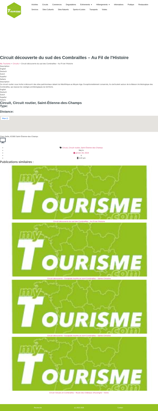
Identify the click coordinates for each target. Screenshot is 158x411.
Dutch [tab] (2, 74)
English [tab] (3, 69)
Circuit (5, 103)
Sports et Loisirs (79, 9)
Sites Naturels (63, 9)
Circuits (45, 4)
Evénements (85, 4)
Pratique (131, 4)
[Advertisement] (79, 37)
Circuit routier (24, 103)
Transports (94, 9)
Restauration (143, 4)
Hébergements (102, 4)
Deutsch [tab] (3, 71)
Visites (104, 9)
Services (34, 9)
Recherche (38, 408)
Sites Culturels (48, 9)
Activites (34, 4)
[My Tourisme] (14, 10)
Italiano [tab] (3, 79)
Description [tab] (4, 66)
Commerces (57, 4)
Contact (120, 408)
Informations (118, 4)
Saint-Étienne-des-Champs (60, 103)
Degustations (71, 4)
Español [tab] (3, 76)
